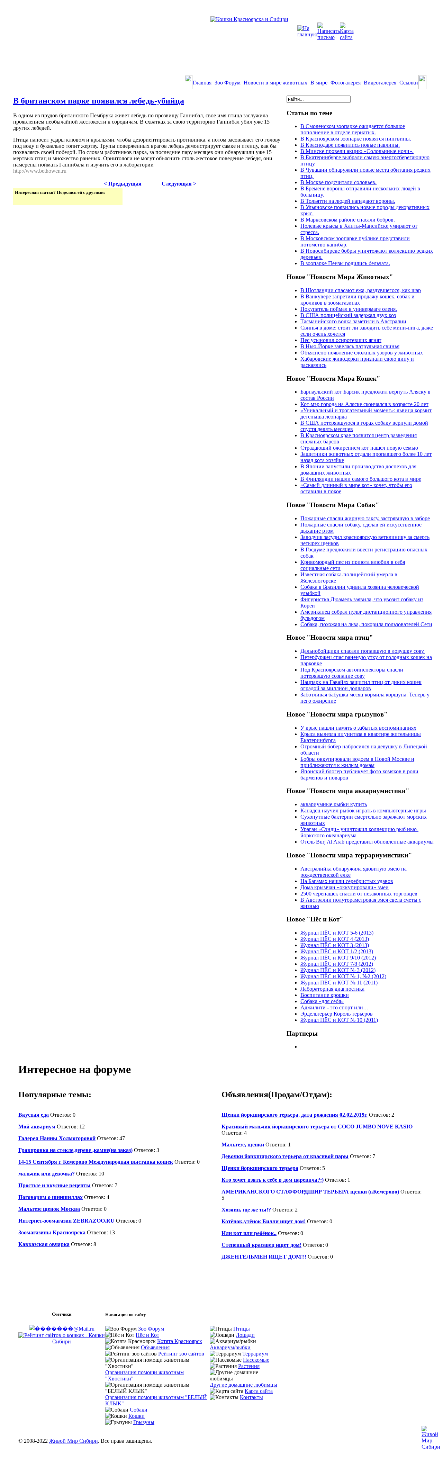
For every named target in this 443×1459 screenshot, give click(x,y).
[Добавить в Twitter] (21, 199)
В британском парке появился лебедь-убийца (98, 100)
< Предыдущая (123, 184)
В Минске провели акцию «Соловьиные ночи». (357, 151)
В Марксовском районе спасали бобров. (347, 220)
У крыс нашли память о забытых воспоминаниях (358, 728)
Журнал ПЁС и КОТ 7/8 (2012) (336, 964)
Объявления (155, 1347)
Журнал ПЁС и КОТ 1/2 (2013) (336, 951)
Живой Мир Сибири (73, 1441)
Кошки (136, 1416)
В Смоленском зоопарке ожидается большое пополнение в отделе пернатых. (352, 129)
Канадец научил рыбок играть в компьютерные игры (363, 810)
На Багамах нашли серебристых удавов (346, 881)
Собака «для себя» (322, 1001)
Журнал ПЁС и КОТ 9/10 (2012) (338, 958)
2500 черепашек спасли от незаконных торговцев (358, 894)
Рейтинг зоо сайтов (181, 1354)
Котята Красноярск (179, 1341)
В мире (318, 82)
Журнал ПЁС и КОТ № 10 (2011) (339, 1020)
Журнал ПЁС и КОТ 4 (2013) (334, 939)
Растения (249, 1366)
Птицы (241, 1329)
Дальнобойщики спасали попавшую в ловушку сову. (362, 651)
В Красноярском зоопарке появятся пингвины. (355, 139)
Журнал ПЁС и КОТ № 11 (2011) (339, 982)
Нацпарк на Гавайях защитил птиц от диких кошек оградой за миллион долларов (361, 685)
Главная (202, 82)
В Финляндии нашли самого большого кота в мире (360, 479)
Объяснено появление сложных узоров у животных (361, 352)
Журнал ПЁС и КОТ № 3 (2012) (338, 970)
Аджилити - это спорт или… (334, 1007)
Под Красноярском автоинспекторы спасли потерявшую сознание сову (351, 673)
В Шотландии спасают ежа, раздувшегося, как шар (360, 290)
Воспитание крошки (324, 995)
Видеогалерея (380, 82)
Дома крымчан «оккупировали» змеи (344, 887)
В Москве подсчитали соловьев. (338, 182)
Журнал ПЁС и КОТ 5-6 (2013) (336, 933)
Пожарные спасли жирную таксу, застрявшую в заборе (365, 518)
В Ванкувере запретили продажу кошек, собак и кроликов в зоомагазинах (357, 300)
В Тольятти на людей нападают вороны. (347, 201)
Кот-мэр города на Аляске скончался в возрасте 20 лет (364, 404)
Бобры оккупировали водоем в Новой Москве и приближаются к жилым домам (357, 762)
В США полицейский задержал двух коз (348, 315)
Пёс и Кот (147, 1335)
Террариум (255, 1354)
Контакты (251, 1397)
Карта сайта (259, 1391)
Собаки (138, 1410)
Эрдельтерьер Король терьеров (336, 1014)
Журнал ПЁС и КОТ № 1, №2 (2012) (343, 976)
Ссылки (408, 82)
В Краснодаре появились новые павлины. (350, 145)
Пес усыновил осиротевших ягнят (340, 340)
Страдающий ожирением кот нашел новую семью (359, 448)
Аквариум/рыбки (230, 1347)
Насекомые (256, 1360)
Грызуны (143, 1422)
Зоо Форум (228, 82)
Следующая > (179, 184)
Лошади (245, 1335)
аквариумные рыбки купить (333, 804)
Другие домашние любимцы (243, 1385)
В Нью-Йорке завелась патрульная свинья (349, 346)
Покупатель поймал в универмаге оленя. (348, 309)
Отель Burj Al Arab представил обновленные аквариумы (367, 842)
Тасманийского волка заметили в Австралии (353, 321)
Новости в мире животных (275, 82)
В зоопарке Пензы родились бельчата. (345, 263)
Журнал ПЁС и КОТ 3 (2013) (334, 945)
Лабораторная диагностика (332, 989)
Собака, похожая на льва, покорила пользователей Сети (366, 624)
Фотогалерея (346, 82)
